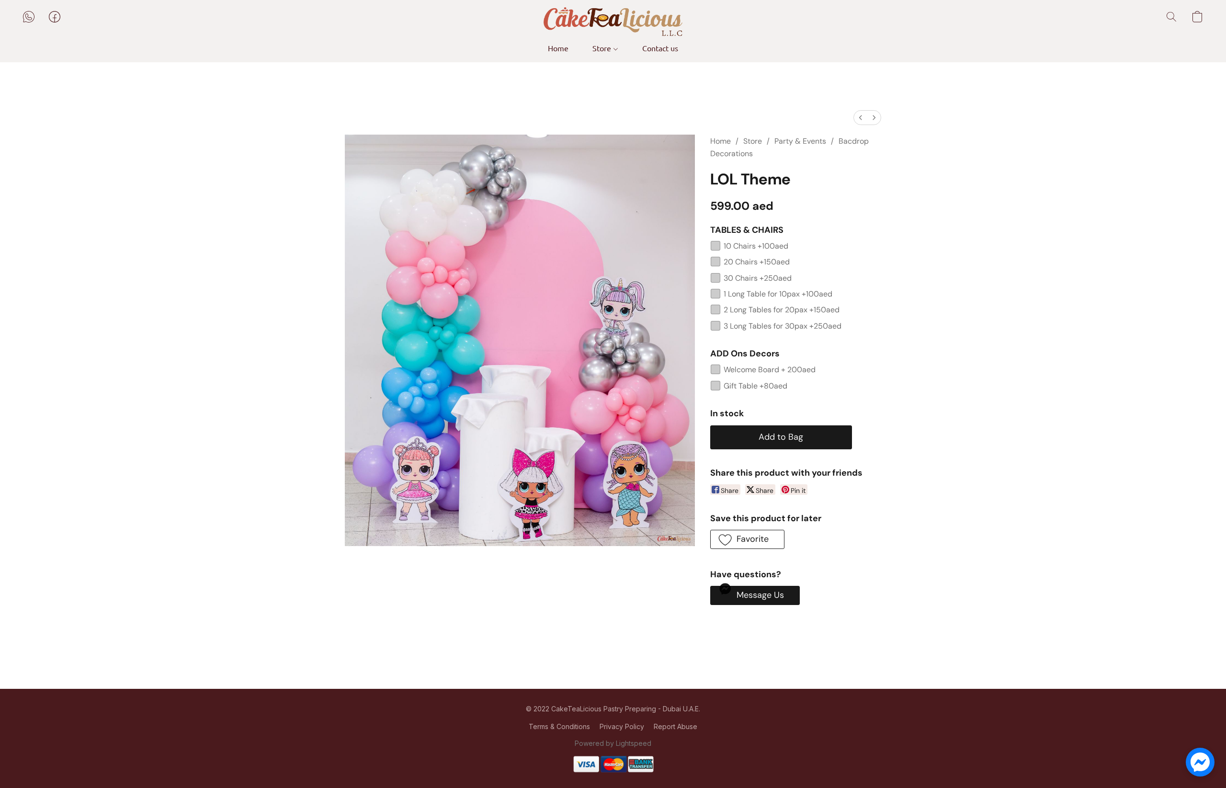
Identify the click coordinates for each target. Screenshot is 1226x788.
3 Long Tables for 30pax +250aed (782, 326)
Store (602, 48)
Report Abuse (675, 726)
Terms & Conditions (559, 726)
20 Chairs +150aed (757, 262)
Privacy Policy (622, 726)
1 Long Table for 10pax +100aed (778, 294)
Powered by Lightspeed (613, 743)
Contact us (660, 48)
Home (558, 48)
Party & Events (800, 141)
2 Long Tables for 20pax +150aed (782, 310)
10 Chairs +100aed (756, 246)
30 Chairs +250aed (758, 278)
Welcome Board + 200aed (770, 370)
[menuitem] (860, 118)
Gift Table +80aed (755, 386)
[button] (613, 21)
